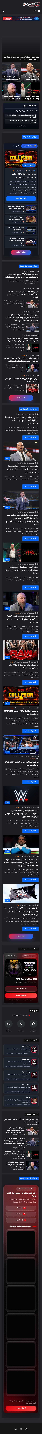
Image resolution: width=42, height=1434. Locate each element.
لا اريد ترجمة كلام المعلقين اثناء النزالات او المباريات (23, 121)
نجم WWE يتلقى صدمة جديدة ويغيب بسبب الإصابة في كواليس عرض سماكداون (22, 814)
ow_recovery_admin (31, 756)
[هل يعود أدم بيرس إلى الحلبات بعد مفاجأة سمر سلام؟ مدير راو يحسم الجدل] (30, 72)
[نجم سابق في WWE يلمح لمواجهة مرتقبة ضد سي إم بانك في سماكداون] (21, 42)
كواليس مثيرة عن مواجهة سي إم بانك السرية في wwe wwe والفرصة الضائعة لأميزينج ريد (21, 863)
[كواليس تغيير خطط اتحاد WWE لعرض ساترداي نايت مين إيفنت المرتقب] (11, 91)
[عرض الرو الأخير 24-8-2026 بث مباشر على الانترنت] (32, 388)
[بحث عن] (3, 11)
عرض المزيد (21, 252)
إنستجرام (20, 1220)
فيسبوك (20, 1208)
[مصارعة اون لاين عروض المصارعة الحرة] (31, 4)
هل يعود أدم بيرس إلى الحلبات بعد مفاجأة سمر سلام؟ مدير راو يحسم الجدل (23, 294)
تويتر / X (21, 1214)
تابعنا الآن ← (21, 1408)
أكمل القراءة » (21, 198)
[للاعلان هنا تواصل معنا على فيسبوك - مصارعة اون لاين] (21, 19)
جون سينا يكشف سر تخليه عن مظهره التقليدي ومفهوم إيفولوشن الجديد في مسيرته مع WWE (22, 318)
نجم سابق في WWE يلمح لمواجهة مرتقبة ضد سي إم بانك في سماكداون (22, 420)
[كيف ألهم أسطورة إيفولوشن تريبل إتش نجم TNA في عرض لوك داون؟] (30, 91)
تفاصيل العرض (21, 995)
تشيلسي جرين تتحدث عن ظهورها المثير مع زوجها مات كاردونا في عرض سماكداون (21, 911)
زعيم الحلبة (34, 662)
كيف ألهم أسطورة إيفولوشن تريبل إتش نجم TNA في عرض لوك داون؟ (22, 570)
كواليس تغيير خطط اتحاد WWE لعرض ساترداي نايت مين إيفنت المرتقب (23, 619)
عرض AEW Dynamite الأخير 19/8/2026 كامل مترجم (16, 241)
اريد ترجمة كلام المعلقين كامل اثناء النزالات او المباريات (21, 116)
